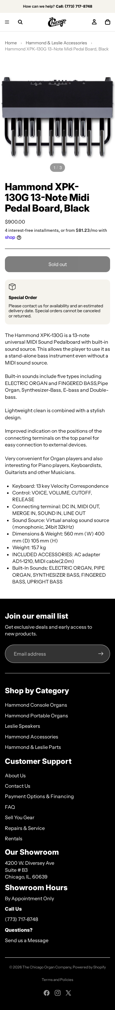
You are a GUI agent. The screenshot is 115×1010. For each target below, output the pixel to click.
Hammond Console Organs (36, 705)
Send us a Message (26, 940)
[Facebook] (46, 993)
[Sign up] (100, 653)
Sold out (57, 264)
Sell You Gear (19, 817)
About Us (15, 775)
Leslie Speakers (22, 726)
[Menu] (7, 22)
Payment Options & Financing (39, 796)
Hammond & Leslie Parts (33, 747)
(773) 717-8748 (21, 919)
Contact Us (17, 786)
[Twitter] (68, 993)
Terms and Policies (57, 979)
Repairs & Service (25, 828)
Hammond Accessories (31, 737)
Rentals (13, 838)
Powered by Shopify (89, 967)
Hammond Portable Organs (36, 715)
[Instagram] (57, 993)
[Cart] (107, 22)
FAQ (10, 807)
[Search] (20, 22)
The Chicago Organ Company (46, 967)
